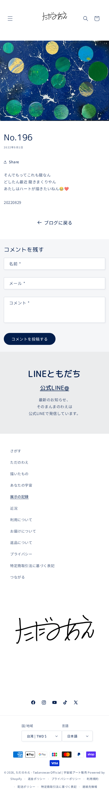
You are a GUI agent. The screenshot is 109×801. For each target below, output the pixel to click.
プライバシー (21, 553)
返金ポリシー (37, 779)
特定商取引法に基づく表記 (32, 565)
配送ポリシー (26, 786)
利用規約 (93, 779)
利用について (21, 519)
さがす (15, 450)
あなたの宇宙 (21, 485)
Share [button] (14, 161)
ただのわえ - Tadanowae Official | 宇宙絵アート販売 (51, 772)
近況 (13, 508)
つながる (17, 577)
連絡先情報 (89, 786)
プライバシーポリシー (66, 779)
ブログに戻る (58, 222)
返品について (21, 542)
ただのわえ (19, 462)
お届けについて (23, 531)
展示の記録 (19, 496)
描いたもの (19, 473)
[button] (10, 18)
